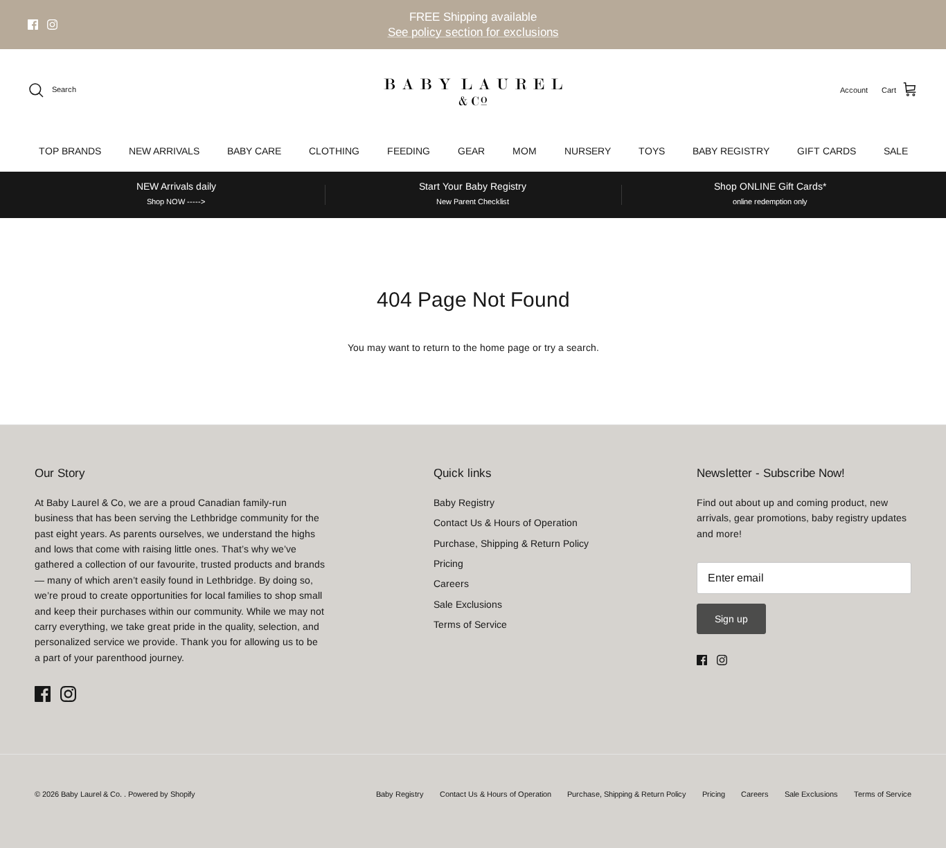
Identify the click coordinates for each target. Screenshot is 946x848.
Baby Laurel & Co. (92, 794)
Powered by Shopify (161, 794)
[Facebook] (33, 24)
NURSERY (587, 150)
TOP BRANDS (70, 150)
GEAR (471, 150)
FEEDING (408, 150)
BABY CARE (254, 150)
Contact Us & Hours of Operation (506, 522)
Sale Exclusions (468, 604)
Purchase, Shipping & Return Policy (511, 543)
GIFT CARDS (826, 150)
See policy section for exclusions (473, 32)
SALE (896, 150)
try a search (570, 347)
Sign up (731, 618)
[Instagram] (52, 24)
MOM (524, 150)
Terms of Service (470, 624)
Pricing (448, 563)
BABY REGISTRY (731, 150)
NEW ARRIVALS (164, 150)
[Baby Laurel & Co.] (473, 90)
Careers (451, 583)
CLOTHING (334, 150)
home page (505, 347)
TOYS (652, 150)
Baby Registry (464, 502)
